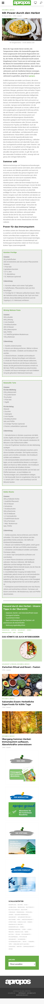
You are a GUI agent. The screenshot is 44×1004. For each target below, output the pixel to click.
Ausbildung (12, 907)
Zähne (11, 949)
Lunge (29, 929)
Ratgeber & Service (8, 10)
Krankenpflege (14, 927)
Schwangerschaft (15, 941)
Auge (25, 905)
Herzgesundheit (27, 919)
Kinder (30, 922)
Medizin (11, 932)
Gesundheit (21, 630)
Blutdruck (30, 907)
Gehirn (11, 914)
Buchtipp (24, 909)
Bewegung (21, 907)
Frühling (29, 912)
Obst (14, 632)
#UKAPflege (12, 905)
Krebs (22, 927)
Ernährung (6, 630)
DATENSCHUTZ (31, 993)
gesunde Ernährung (21, 914)
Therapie (31, 941)
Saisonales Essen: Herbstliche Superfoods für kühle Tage (18, 703)
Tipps (10, 944)
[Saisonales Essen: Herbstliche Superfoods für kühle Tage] (22, 685)
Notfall (11, 934)
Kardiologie (22, 922)
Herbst (29, 630)
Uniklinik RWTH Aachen (21, 944)
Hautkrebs (12, 919)
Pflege (18, 934)
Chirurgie (12, 912)
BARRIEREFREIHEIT (22, 995)
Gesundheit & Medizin (9, 664)
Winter (19, 946)
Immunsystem (6, 632)
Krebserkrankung (14, 929)
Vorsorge (12, 946)
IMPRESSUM (22, 993)
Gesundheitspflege (24, 917)
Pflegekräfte (26, 934)
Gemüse (13, 630)
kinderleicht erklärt (16, 924)
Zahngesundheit (28, 946)
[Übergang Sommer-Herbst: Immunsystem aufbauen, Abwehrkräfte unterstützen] (22, 722)
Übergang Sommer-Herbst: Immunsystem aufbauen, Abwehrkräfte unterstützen (17, 742)
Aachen (20, 905)
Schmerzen (21, 939)
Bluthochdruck (14, 909)
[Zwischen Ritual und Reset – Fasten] (22, 650)
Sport (25, 941)
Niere (26, 932)
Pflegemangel (13, 937)
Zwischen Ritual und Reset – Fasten (21, 667)
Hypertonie (12, 922)
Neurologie (19, 932)
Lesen (24, 929)
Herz (18, 919)
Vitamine (20, 632)
